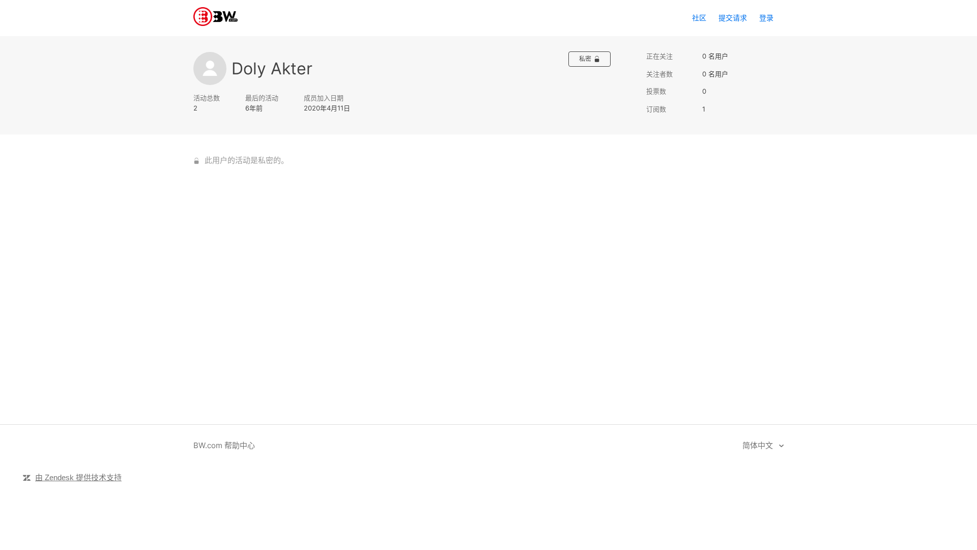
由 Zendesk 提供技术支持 (78, 477)
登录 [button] (766, 17)
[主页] (215, 23)
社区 (699, 17)
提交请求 (733, 17)
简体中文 (758, 445)
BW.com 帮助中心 (224, 445)
